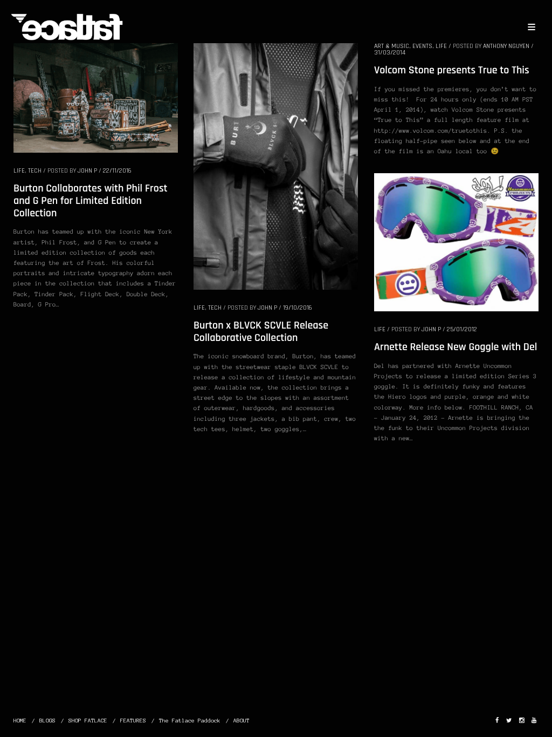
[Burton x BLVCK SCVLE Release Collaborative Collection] (276, 165)
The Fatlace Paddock (189, 721)
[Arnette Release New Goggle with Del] (456, 241)
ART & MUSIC (391, 46)
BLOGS (47, 721)
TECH (35, 171)
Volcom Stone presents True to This (451, 70)
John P (87, 171)
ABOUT (241, 721)
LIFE (19, 171)
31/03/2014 (389, 53)
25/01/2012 (462, 329)
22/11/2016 (117, 171)
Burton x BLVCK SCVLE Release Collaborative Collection (261, 331)
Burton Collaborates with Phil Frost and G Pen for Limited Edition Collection (90, 200)
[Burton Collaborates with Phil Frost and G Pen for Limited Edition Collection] (95, 97)
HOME (19, 721)
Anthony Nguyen (506, 46)
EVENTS (422, 46)
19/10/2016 (297, 308)
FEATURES (133, 721)
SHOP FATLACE (87, 721)
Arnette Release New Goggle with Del (455, 347)
